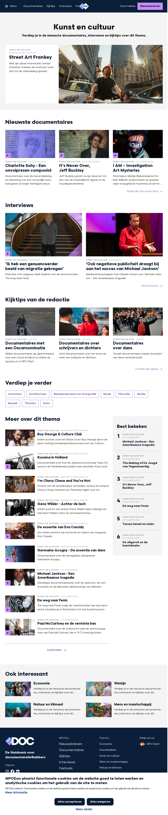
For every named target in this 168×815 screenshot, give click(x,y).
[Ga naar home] (84, 6)
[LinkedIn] (18, 771)
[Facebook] (12, 771)
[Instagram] (7, 771)
